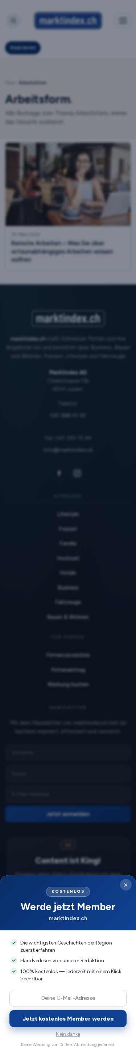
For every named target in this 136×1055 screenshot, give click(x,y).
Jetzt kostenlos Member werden (68, 1018)
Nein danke (68, 1034)
